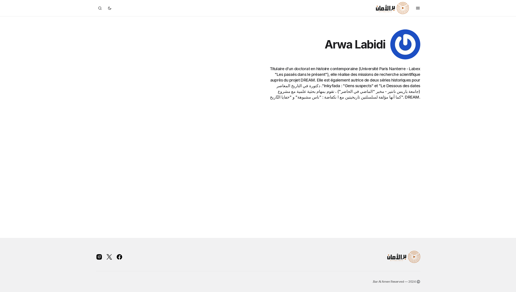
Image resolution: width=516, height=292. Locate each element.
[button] (417, 8)
